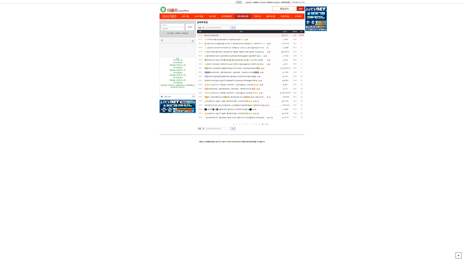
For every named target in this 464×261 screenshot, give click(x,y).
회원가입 (185, 33)
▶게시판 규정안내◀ (211, 35)
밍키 (286, 64)
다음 (262, 124)
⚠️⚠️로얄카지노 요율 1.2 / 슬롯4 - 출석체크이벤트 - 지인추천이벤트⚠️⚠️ (228, 101)
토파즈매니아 (286, 68)
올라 (286, 84)
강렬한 (286, 109)
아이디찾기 (170, 33)
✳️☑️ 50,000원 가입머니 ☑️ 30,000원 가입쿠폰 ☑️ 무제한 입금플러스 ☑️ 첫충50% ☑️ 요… (233, 56)
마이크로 (286, 43)
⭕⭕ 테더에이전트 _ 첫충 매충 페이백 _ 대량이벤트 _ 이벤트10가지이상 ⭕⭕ (230, 89)
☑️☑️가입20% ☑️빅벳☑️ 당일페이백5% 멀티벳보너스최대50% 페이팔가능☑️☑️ (230, 76)
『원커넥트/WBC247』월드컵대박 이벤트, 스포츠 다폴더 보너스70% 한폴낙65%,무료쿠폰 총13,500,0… (237, 117)
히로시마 (286, 52)
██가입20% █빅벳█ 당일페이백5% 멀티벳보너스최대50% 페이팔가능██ (228, 109)
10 (259, 124)
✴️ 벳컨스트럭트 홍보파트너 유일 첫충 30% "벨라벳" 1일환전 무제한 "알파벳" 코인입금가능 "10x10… (237, 52)
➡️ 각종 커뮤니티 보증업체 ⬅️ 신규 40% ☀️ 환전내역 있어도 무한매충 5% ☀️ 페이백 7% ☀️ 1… (235, 43)
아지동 (286, 101)
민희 (286, 60)
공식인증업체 (226, 16)
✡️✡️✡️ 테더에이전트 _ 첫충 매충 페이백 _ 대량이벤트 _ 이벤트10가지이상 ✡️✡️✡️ (232, 72)
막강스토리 (286, 105)
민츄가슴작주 (286, 93)
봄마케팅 (286, 97)
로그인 (239, 2)
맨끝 (267, 124)
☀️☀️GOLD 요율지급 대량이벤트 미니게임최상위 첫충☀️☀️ (224, 39)
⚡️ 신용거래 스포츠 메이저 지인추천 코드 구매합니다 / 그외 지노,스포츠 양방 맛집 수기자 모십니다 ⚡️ (238, 48)
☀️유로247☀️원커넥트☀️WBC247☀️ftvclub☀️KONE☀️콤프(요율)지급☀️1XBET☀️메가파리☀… (235, 64)
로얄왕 (286, 47)
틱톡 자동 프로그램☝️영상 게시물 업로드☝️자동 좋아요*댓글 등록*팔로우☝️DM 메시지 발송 (235, 105)
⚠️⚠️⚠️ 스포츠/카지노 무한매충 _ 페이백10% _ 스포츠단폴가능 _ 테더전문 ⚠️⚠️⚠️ (232, 85)
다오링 (286, 56)
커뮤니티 (257, 16)
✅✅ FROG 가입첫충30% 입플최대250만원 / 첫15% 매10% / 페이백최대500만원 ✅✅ (232, 68)
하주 (286, 76)
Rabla (286, 39)
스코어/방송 (198, 16)
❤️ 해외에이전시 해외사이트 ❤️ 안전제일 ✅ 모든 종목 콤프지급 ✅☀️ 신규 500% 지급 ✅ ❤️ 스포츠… (238, 60)
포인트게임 (285, 16)
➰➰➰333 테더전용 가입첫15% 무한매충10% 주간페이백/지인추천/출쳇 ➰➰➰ (231, 80)
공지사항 (185, 16)
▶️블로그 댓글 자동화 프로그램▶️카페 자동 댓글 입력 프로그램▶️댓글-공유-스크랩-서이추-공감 (236, 97)
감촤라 (286, 80)
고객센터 (298, 16)
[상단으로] (459, 256)
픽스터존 (212, 16)
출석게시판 (271, 16)
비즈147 (286, 117)
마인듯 (286, 72)
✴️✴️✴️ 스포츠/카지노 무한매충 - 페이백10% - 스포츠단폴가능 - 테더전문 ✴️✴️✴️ (231, 93)
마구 (286, 89)
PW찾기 (178, 33)
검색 (233, 28)
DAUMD (169, 16)
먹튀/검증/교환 (242, 16)
